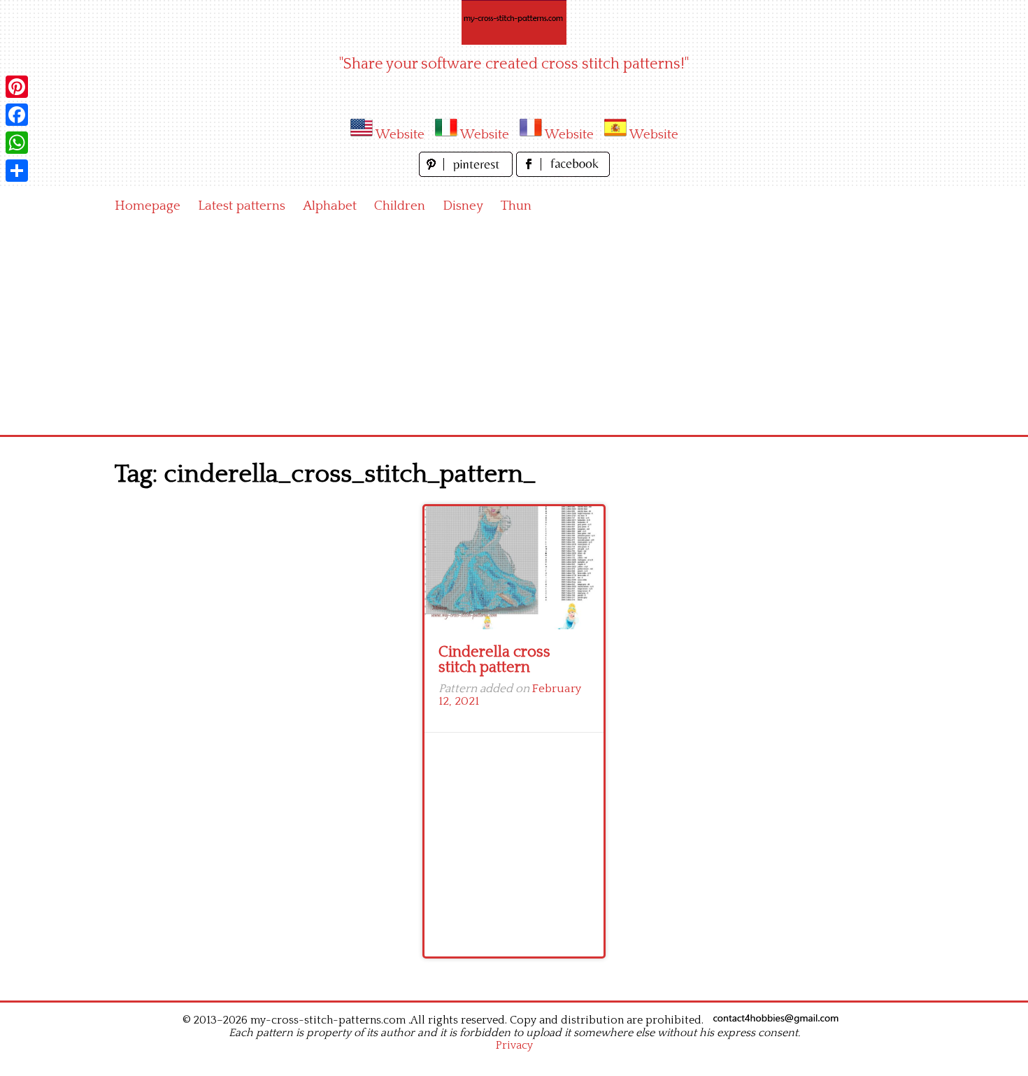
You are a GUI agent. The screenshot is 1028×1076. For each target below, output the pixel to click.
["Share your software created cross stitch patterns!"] (514, 22)
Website (400, 134)
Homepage (147, 206)
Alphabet (330, 206)
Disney (463, 206)
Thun (516, 206)
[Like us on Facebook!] (563, 173)
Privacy (514, 1045)
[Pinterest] (17, 87)
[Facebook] (17, 115)
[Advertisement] (514, 330)
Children (399, 206)
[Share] (17, 171)
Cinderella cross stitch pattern (494, 659)
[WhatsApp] (17, 143)
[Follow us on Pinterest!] (467, 173)
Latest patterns (241, 206)
